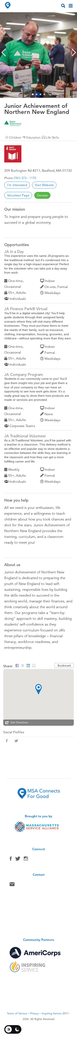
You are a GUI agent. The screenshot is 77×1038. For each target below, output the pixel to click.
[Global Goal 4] (12, 153)
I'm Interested (17, 185)
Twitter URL (16, 740)
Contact (12, 885)
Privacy (34, 1013)
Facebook (11, 859)
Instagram (26, 859)
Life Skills (52, 137)
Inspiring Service (52, 1013)
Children (15, 137)
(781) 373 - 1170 (25, 178)
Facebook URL (6, 740)
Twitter (17, 859)
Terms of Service (17, 1013)
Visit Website (44, 185)
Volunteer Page (18, 195)
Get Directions (19, 722)
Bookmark (64, 666)
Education (33, 137)
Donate (42, 195)
